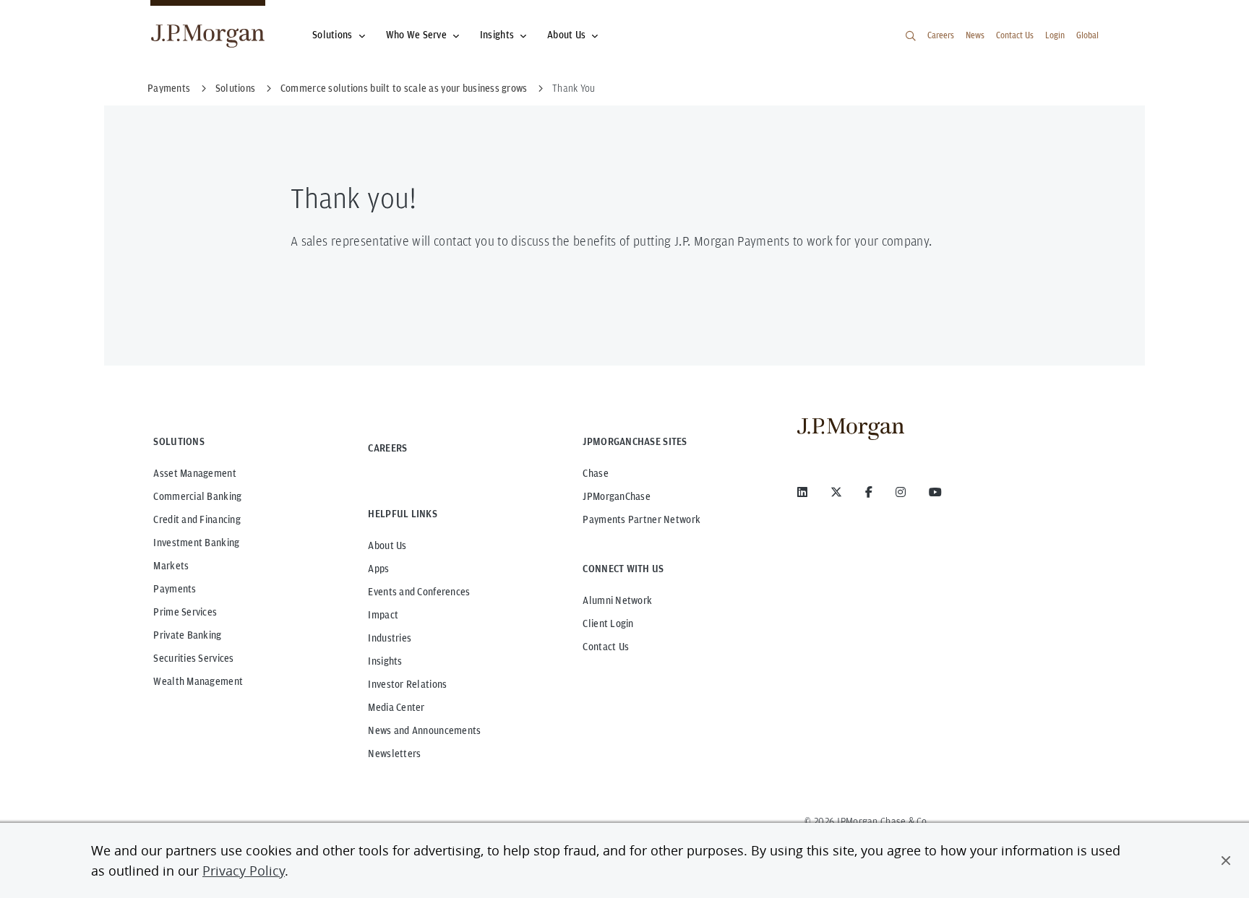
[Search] (911, 36)
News (975, 35)
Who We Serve (416, 34)
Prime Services (185, 612)
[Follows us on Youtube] (935, 492)
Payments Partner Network (641, 519)
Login (1055, 35)
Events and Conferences (419, 591)
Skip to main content (59, 16)
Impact (383, 615)
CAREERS (387, 448)
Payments (174, 589)
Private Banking (187, 635)
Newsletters (394, 753)
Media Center (396, 707)
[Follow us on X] (836, 492)
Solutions (332, 34)
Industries (389, 638)
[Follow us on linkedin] (802, 492)
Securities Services (193, 658)
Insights (497, 34)
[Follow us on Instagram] (901, 492)
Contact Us (1015, 35)
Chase (595, 473)
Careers (940, 35)
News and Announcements (424, 730)
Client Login (608, 623)
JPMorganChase (617, 496)
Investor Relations (407, 684)
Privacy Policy (243, 870)
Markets (171, 565)
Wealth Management (198, 681)
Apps (378, 568)
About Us (566, 34)
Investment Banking (196, 542)
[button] (1226, 860)
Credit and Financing (197, 519)
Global (1087, 35)
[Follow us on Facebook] (868, 492)
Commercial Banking (197, 496)
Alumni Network (617, 600)
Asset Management (194, 473)
